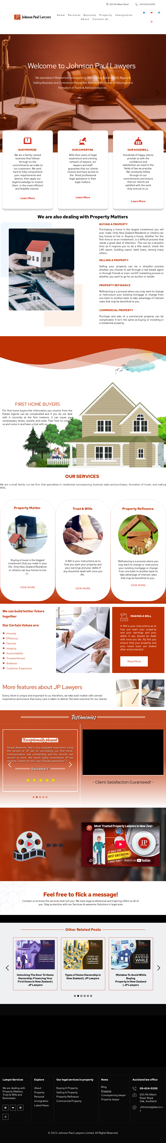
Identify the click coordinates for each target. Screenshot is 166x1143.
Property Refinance (67, 1096)
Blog (104, 1087)
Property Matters (13, 1091)
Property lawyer (110, 1099)
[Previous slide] (8, 93)
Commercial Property (69, 1101)
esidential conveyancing (78, 484)
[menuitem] (61, 15)
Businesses (9, 1098)
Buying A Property (67, 1088)
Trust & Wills (10, 1094)
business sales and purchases (110, 484)
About (38, 1088)
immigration (41, 1101)
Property (39, 1092)
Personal (39, 1096)
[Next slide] (157, 93)
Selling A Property (67, 1092)
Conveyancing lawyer (113, 1095)
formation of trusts (140, 484)
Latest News (41, 1105)
